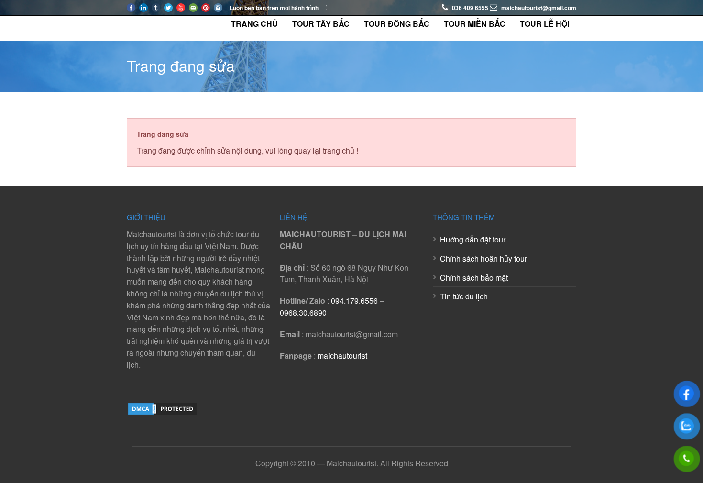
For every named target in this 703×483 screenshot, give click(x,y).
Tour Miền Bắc (474, 23)
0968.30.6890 (303, 312)
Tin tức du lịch (464, 296)
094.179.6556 (354, 300)
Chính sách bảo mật (474, 277)
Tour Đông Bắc (396, 23)
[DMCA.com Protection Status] (162, 412)
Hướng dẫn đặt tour (472, 239)
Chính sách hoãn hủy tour (483, 258)
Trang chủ (254, 23)
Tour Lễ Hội (544, 23)
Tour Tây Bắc (321, 23)
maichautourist (342, 355)
